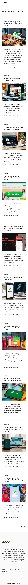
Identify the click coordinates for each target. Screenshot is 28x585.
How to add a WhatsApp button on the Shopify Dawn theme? (13, 177)
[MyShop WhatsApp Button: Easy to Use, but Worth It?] (14, 392)
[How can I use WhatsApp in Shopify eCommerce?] (14, 92)
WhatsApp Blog (6, 569)
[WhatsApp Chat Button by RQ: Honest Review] (14, 291)
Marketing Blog (15, 569)
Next (22, 526)
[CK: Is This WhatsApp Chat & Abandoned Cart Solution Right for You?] (14, 443)
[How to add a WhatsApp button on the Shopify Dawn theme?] (14, 191)
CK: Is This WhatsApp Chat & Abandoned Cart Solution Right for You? (13, 429)
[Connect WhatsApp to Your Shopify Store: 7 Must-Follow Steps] (14, 37)
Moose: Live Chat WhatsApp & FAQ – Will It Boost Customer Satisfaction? (13, 228)
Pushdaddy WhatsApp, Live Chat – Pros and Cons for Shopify (12, 327)
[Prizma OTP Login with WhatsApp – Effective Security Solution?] (14, 493)
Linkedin (4, 571)
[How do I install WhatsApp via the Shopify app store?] (14, 141)
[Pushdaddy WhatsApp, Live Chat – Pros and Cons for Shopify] (14, 341)
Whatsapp (6, 75)
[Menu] (25, 2)
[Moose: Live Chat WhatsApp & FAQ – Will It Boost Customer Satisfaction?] (14, 242)
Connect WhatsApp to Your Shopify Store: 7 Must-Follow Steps (13, 23)
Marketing (7, 19)
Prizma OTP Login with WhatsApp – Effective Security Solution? (13, 479)
